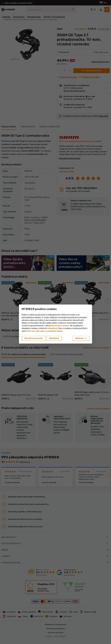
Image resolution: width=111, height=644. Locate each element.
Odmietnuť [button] (54, 338)
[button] (53, 328)
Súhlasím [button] (81, 338)
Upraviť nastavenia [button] (33, 338)
